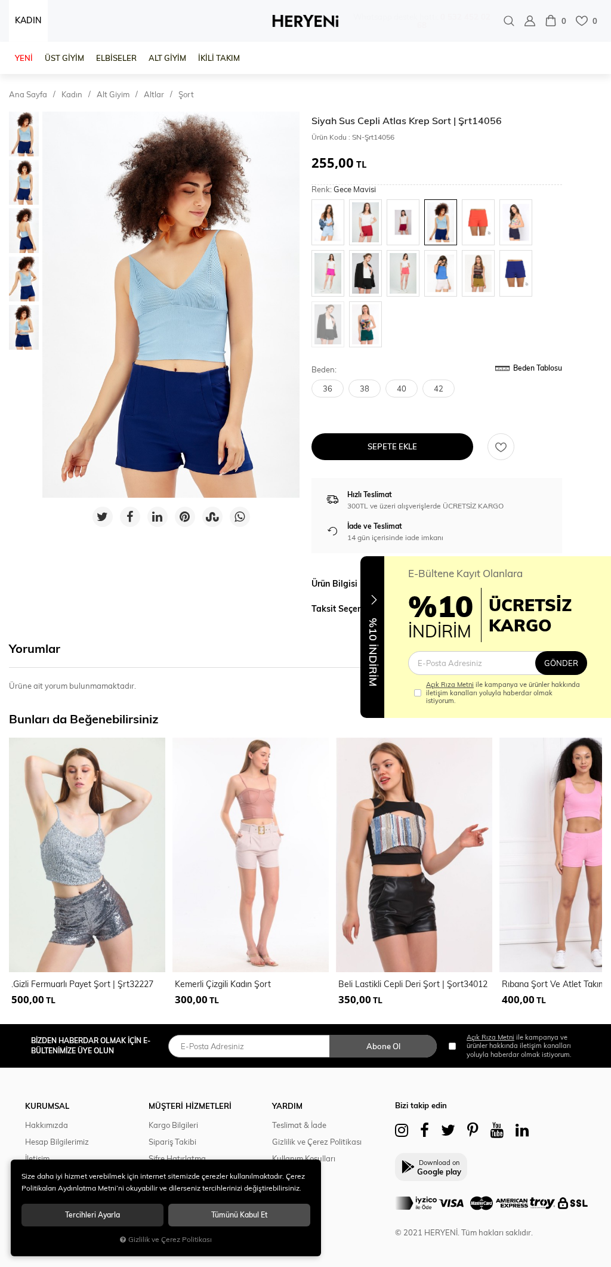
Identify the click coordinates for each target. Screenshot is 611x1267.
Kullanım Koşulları (303, 1158)
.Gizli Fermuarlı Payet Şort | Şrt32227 (82, 984)
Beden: (324, 369)
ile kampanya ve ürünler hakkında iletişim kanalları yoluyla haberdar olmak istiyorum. (503, 692)
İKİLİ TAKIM (219, 58)
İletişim (37, 1158)
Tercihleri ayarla (92, 1214)
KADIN (28, 20)
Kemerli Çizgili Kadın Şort (223, 984)
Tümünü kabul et (239, 1214)
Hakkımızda (46, 1125)
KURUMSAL (47, 1106)
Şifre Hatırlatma (177, 1158)
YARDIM (287, 1106)
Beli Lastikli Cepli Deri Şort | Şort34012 (412, 984)
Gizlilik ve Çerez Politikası (317, 1141)
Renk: (343, 189)
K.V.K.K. (285, 1175)
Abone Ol (383, 1046)
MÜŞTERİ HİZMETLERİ (190, 1106)
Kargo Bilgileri (173, 1125)
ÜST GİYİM (64, 58)
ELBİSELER (116, 58)
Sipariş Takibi (172, 1141)
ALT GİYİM (167, 58)
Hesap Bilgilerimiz (57, 1141)
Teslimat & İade (299, 1125)
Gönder (561, 663)
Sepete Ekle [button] (392, 446)
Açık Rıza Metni (450, 684)
